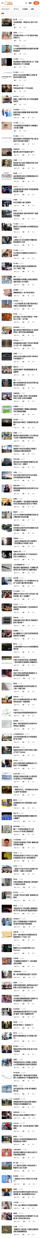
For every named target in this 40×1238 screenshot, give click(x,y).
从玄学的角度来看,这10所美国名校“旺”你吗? (25, 738)
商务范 (15, 906)
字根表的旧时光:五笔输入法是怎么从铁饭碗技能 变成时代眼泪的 (25, 1063)
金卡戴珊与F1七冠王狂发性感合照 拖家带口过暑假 (25, 634)
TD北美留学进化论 (18, 734)
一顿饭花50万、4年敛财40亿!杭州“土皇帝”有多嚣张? (25, 790)
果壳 (14, 277)
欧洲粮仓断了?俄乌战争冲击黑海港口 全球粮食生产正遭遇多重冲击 (25, 1076)
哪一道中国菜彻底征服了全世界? (25, 974)
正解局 (15, 354)
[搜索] (26, 3)
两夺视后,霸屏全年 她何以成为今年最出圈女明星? (25, 1153)
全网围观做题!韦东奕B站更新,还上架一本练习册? (25, 687)
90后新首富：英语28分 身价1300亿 (25, 23)
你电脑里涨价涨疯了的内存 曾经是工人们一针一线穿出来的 (25, 344)
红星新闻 (15, 406)
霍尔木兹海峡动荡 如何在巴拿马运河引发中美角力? (25, 384)
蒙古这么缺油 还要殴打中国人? (24, 1115)
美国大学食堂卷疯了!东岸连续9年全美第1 (25, 608)
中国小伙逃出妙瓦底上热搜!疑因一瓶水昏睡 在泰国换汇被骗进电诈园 (25, 662)
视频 (32, 9)
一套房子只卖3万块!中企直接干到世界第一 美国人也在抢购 (25, 870)
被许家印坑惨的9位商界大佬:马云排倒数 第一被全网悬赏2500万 (25, 1193)
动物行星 (15, 932)
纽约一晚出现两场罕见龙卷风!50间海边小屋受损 (25, 724)
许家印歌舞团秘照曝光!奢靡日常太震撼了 (25, 817)
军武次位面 (16, 459)
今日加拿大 (16, 46)
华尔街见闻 (16, 1073)
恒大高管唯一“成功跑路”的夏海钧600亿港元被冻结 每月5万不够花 (25, 502)
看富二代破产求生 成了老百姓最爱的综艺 (25, 100)
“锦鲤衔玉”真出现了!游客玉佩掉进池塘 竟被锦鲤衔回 (25, 1230)
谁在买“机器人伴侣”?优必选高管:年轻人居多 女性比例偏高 (25, 397)
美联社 (15, 211)
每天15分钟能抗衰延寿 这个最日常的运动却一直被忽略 (25, 700)
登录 (30, 3)
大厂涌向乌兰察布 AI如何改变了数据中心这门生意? (25, 1166)
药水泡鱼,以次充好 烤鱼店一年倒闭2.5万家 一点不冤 (25, 318)
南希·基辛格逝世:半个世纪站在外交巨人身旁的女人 (25, 555)
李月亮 (15, 879)
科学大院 (15, 340)
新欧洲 (15, 1136)
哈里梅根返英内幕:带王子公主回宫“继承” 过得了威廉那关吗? (25, 1012)
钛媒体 (15, 499)
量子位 (15, 644)
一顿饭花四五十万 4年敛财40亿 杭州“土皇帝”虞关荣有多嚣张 (25, 582)
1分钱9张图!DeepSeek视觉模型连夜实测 (25, 648)
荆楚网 (15, 1213)
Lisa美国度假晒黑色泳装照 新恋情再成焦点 (25, 49)
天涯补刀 (15, 710)
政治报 (15, 173)
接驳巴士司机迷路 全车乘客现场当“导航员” (25, 227)
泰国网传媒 (16, 657)
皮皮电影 (15, 578)
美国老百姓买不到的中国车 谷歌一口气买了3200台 (25, 751)
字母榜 (15, 200)
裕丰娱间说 (16, 327)
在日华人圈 (16, 774)
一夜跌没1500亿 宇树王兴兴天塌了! (25, 1180)
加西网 (15, 33)
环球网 (15, 237)
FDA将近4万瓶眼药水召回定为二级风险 (25, 254)
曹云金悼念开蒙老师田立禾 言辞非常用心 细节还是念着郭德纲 (25, 331)
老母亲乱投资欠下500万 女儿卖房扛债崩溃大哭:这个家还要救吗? (25, 856)
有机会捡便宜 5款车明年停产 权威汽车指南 (25, 214)
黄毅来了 (15, 512)
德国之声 (15, 367)
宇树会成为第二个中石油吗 (23, 88)
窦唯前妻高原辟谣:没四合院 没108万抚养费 (25, 489)
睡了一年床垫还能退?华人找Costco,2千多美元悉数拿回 (23, 830)
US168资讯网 (17, 840)
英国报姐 (15, 631)
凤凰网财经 (16, 149)
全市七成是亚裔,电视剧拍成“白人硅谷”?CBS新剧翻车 (25, 764)
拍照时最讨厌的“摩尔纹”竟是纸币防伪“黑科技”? (25, 621)
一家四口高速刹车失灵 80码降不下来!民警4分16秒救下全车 (25, 542)
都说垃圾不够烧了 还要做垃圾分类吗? (25, 423)
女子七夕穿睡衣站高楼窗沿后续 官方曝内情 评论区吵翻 (25, 516)
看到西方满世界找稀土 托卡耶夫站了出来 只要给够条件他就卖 (25, 436)
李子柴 (15, 314)
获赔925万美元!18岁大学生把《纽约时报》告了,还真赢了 (25, 595)
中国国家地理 (17, 971)
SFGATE (15, 604)
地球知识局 (16, 1112)
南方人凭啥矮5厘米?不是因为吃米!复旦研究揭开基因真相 (24, 922)
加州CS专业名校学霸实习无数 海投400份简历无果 (25, 76)
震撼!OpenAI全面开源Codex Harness (24, 949)
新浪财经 (15, 1176)
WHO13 (15, 187)
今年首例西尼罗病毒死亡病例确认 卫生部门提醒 (25, 126)
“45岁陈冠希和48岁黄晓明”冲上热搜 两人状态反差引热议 (25, 1217)
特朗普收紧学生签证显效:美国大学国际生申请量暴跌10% (25, 1103)
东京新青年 (16, 996)
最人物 (15, 19)
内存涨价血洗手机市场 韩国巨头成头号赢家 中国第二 (25, 529)
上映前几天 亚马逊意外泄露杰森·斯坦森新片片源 (25, 241)
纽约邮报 (15, 721)
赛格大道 (15, 85)
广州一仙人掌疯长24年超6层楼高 (25, 1205)
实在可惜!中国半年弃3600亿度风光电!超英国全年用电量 (25, 476)
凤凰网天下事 (17, 551)
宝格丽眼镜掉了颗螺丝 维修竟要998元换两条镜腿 (25, 410)
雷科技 (15, 683)
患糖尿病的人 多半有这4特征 (23, 292)
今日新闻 (25, 9)
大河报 (15, 1227)
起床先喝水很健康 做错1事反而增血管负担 (25, 113)
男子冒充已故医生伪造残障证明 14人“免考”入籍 (24, 267)
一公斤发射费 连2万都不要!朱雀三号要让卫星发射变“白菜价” (25, 304)
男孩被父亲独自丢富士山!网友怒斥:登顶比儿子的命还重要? (25, 777)
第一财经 (15, 1163)
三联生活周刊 (17, 1150)
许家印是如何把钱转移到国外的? (25, 713)
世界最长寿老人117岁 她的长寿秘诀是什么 (25, 36)
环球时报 (15, 958)
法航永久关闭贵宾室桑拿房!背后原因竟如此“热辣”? (25, 1140)
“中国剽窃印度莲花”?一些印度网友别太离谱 (25, 962)
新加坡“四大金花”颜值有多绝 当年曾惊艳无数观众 (25, 164)
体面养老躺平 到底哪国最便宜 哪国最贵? (25, 370)
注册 (36, 3)
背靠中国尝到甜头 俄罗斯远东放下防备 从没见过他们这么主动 (25, 986)
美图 (2, 13)
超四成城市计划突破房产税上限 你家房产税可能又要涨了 (25, 140)
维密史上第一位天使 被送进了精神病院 (25, 1127)
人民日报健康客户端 (18, 565)
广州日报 (15, 1202)
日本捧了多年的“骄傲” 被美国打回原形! (25, 896)
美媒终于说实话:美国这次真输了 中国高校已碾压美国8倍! (25, 450)
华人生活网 (16, 591)
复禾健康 (15, 290)
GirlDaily (16, 1123)
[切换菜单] (2, 3)
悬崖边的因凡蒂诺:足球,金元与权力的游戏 (25, 1050)
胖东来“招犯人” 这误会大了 (23, 1025)
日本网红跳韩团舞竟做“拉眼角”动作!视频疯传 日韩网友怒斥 (25, 999)
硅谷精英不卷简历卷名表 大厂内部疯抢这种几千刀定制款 (25, 63)
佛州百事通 (16, 826)
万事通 (15, 160)
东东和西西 (16, 1009)
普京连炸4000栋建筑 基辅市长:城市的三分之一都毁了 (25, 463)
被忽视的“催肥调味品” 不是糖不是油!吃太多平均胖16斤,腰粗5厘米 (25, 568)
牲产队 (15, 1033)
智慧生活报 (16, 485)
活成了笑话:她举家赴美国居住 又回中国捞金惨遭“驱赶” (25, 674)
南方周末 (15, 420)
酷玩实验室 (16, 747)
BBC (14, 380)
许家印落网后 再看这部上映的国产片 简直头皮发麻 (25, 883)
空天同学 (15, 301)
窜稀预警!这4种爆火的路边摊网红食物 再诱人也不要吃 (25, 280)
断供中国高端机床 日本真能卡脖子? (25, 1037)
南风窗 (15, 1022)
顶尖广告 (15, 813)
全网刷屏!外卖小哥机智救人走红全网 (25, 804)
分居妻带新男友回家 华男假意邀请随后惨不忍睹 (25, 190)
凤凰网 (15, 433)
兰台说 (15, 853)
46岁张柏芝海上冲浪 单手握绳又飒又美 (25, 1089)
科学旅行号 (16, 446)
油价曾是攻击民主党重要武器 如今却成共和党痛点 (25, 177)
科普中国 (15, 617)
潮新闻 (15, 1086)
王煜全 (15, 472)
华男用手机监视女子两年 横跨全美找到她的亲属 (25, 843)
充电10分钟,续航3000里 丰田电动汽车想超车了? (25, 357)
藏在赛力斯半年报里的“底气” (23, 152)
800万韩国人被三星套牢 (22, 202)
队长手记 (15, 892)
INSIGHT (16, 96)
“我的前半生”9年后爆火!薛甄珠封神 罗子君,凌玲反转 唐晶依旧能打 (25, 909)
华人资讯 (15, 59)
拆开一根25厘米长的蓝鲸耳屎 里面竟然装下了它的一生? (25, 936)
